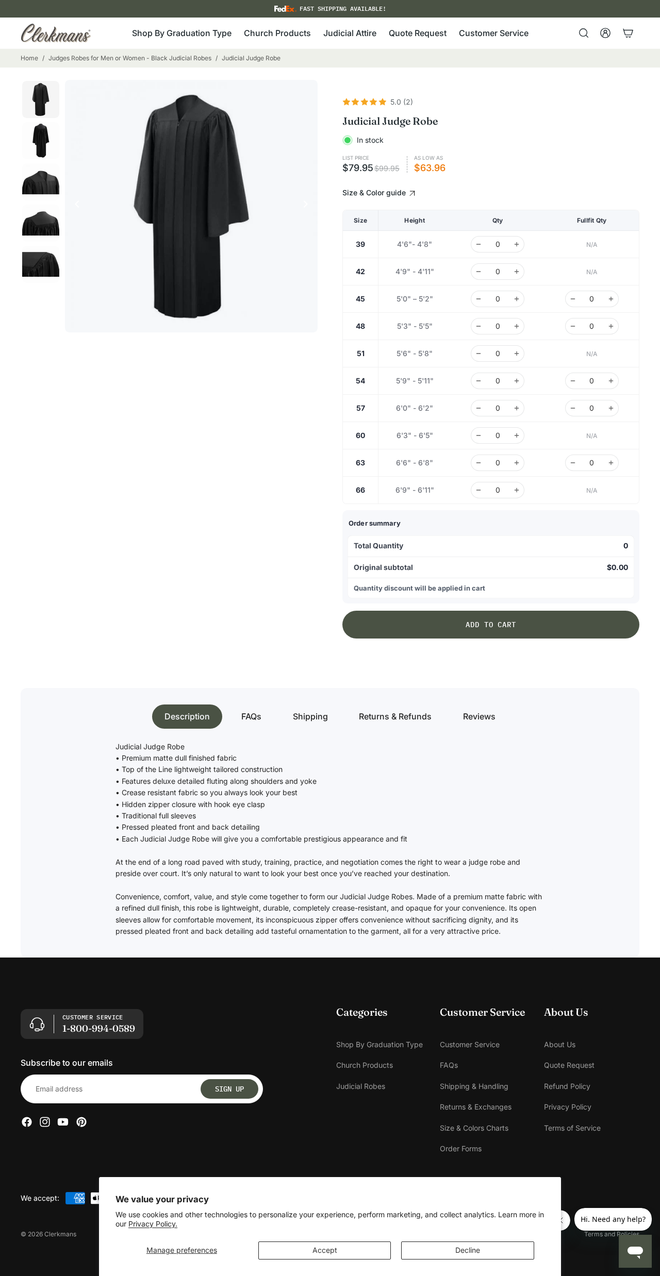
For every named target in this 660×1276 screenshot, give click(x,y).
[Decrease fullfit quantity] (573, 299)
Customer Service (470, 1044)
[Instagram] (45, 1122)
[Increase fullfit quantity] (611, 299)
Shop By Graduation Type (379, 1044)
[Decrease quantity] (478, 244)
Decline (467, 1250)
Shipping (310, 716)
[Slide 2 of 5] (40, 140)
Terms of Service (572, 1127)
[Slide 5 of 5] (40, 264)
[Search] (583, 33)
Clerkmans (60, 1234)
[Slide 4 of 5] (40, 223)
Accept (324, 1250)
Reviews (479, 716)
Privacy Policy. (152, 1223)
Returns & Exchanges (476, 1107)
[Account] (605, 33)
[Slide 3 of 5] (40, 181)
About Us (559, 1044)
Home (29, 58)
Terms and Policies (611, 1234)
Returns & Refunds (395, 716)
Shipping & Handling (474, 1086)
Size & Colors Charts (474, 1127)
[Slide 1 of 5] (40, 99)
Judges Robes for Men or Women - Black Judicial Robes (129, 58)
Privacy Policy (567, 1107)
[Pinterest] (81, 1122)
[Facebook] (27, 1122)
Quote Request (569, 1065)
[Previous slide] (74, 206)
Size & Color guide (375, 192)
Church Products (364, 1065)
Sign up (229, 1089)
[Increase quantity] (516, 244)
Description (187, 716)
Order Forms (461, 1148)
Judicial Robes (360, 1086)
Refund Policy (567, 1086)
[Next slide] (308, 206)
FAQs (251, 716)
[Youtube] (63, 1122)
